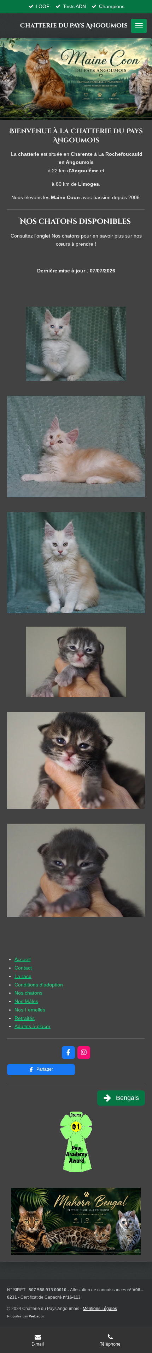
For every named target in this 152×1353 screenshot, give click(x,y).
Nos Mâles (26, 1001)
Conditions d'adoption (38, 985)
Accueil (22, 959)
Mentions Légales (100, 1308)
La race (22, 976)
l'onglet (57, 236)
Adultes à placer (32, 1026)
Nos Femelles (29, 1010)
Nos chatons (28, 993)
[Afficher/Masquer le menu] (139, 26)
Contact (23, 968)
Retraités (24, 1018)
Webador (36, 1316)
